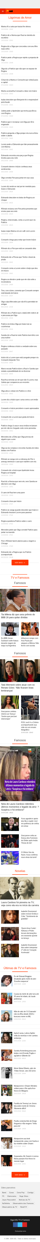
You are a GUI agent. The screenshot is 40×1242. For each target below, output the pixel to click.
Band (4, 1192)
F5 (3, 1196)
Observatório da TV (9, 1207)
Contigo (30, 1192)
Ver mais (19, 563)
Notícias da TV (24, 1200)
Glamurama (11, 1196)
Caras (11, 1192)
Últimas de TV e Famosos (20, 968)
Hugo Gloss (23, 1196)
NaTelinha (6, 1203)
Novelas (20, 871)
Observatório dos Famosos (23, 1203)
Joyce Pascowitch (9, 1200)
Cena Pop (20, 1192)
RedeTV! (23, 1207)
